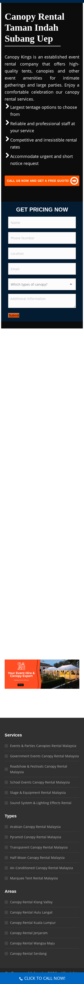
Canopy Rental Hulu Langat (31, 912)
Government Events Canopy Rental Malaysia (44, 756)
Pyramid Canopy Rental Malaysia (35, 837)
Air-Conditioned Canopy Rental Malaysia (41, 868)
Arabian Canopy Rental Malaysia (35, 826)
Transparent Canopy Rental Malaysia (39, 847)
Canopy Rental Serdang (28, 953)
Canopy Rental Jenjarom (29, 933)
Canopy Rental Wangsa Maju (32, 943)
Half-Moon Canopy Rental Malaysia (37, 857)
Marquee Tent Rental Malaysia (34, 878)
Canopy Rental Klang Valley (31, 902)
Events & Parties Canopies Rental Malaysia (43, 745)
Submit (14, 315)
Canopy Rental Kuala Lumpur (33, 922)
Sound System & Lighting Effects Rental (40, 803)
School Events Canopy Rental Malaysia (40, 782)
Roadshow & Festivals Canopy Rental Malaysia (38, 769)
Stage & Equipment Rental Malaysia (38, 792)
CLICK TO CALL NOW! (44, 978)
